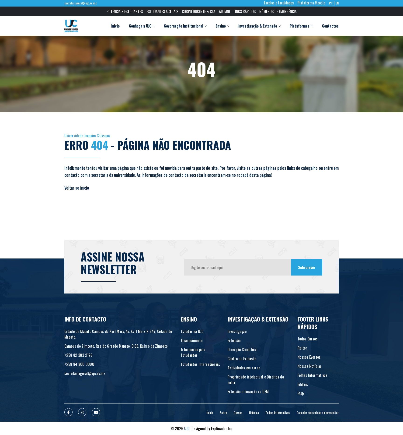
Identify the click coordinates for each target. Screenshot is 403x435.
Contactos (330, 26)
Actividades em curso (244, 368)
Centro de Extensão (242, 358)
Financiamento (191, 340)
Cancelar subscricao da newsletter (317, 412)
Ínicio (115, 26)
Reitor (302, 348)
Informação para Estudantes (193, 352)
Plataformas (299, 26)
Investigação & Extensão (257, 26)
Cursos (238, 412)
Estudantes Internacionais (200, 364)
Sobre (223, 412)
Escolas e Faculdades (279, 3)
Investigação (237, 331)
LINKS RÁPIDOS (245, 11)
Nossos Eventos (309, 357)
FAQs (301, 393)
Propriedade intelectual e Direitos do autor (256, 379)
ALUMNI (224, 11)
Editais (303, 384)
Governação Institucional (183, 26)
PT (331, 2)
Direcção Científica (242, 349)
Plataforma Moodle (311, 3)
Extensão (234, 340)
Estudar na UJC (192, 331)
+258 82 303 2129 (78, 355)
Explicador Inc (222, 428)
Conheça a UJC (140, 26)
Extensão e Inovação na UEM (248, 391)
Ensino (221, 26)
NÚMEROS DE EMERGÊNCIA (278, 11)
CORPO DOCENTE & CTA (198, 11)
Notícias (254, 412)
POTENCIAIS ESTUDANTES (125, 11)
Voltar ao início (76, 188)
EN (337, 2)
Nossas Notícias (310, 366)
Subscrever (306, 267)
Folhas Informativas (312, 375)
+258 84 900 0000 (79, 364)
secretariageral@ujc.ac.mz (80, 3)
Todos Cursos (308, 339)
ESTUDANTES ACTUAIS (162, 11)
